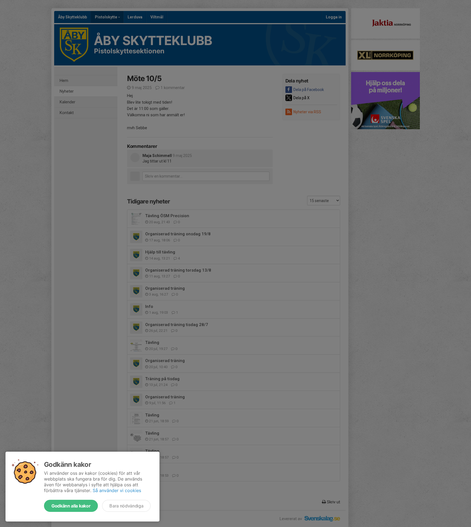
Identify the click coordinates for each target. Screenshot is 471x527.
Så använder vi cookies (117, 490)
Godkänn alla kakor (70, 506)
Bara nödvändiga (126, 506)
